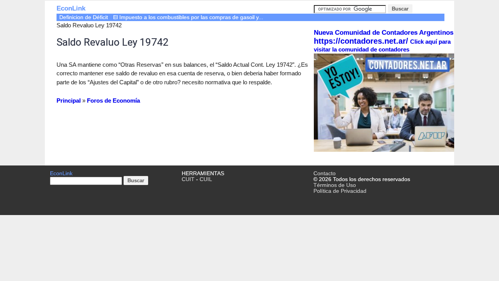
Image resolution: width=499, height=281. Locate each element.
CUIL (206, 179)
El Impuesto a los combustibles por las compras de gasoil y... (188, 17)
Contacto (324, 173)
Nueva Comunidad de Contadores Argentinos (383, 32)
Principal (69, 100)
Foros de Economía (113, 100)
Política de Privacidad (339, 191)
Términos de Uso (334, 185)
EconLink (71, 8)
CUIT (188, 179)
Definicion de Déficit (83, 17)
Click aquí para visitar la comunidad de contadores (382, 45)
